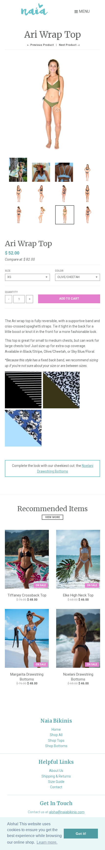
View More (52, 517)
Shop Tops (56, 740)
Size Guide (56, 782)
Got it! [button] (81, 834)
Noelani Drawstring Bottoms (78, 676)
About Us (56, 771)
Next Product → (69, 45)
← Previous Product (40, 45)
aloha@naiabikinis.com (66, 812)
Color (59, 270)
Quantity (11, 292)
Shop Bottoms (56, 746)
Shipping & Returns (56, 776)
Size (7, 270)
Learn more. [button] (47, 842)
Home (56, 729)
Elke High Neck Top (78, 595)
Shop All (56, 735)
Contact (56, 787)
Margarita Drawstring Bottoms (26, 676)
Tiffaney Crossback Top (27, 595)
